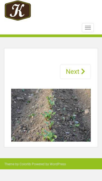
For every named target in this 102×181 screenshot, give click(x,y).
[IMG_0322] (51, 114)
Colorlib (25, 164)
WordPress (58, 164)
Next (73, 71)
